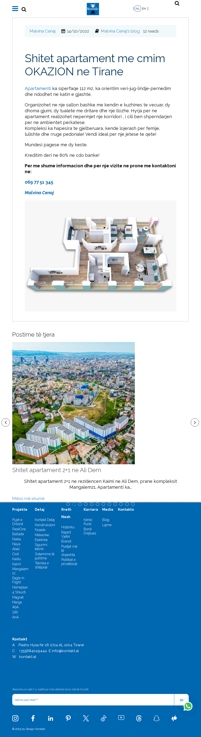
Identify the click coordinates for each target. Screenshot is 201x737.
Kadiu (16, 559)
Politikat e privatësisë (69, 562)
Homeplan (20, 587)
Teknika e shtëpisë (42, 565)
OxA (15, 554)
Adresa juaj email (26, 700)
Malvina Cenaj (42, 31)
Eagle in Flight (18, 580)
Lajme (107, 525)
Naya (16, 544)
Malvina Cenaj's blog (120, 31)
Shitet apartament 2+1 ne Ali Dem (56, 470)
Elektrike (41, 540)
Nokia (16, 539)
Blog (105, 520)
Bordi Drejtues (90, 531)
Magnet (18, 597)
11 (127, 504)
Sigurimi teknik (41, 547)
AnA (15, 617)
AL (138, 8)
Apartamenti (38, 88)
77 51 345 (43, 182)
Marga (17, 602)
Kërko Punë (88, 522)
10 (121, 504)
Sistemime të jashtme (44, 556)
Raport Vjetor (66, 534)
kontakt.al (27, 657)
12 (133, 504)
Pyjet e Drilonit (17, 522)
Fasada (40, 530)
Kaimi (16, 564)
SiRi (15, 612)
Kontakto (126, 509)
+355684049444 (33, 651)
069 (29, 182)
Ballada (18, 534)
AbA (15, 607)
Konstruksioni (45, 525)
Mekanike (42, 535)
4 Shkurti (19, 592)
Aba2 (16, 549)
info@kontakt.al (65, 651)
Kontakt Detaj (45, 520)
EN (144, 8)
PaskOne (19, 529)
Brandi (66, 541)
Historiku (68, 527)
